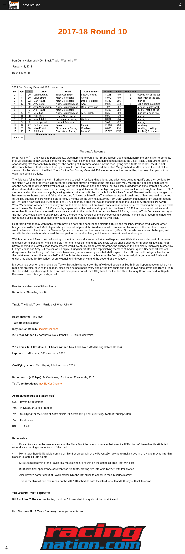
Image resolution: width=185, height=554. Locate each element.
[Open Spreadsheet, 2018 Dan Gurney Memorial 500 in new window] (153, 89)
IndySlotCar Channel (50, 383)
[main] (92, 32)
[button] (4, 5)
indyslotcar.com (48, 329)
